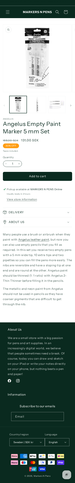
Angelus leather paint (33, 239)
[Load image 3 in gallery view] (56, 104)
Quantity (8, 157)
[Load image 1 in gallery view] (18, 104)
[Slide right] (71, 105)
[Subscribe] (59, 416)
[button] (7, 12)
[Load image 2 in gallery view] (37, 104)
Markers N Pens (42, 476)
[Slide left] (4, 105)
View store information (22, 199)
